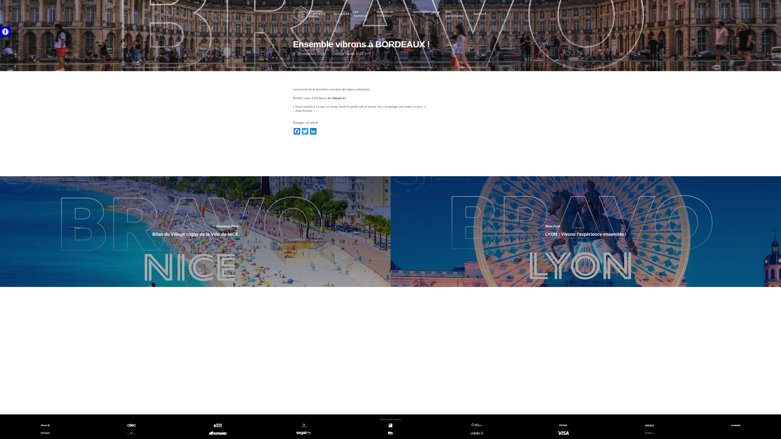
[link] (5, 31)
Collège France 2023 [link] (348, 53)
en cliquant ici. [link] (337, 98)
